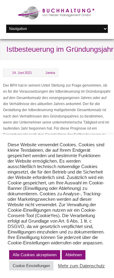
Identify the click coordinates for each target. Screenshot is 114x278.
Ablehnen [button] (73, 255)
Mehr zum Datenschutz (81, 265)
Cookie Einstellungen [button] (31, 265)
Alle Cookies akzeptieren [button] (35, 255)
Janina (50, 72)
